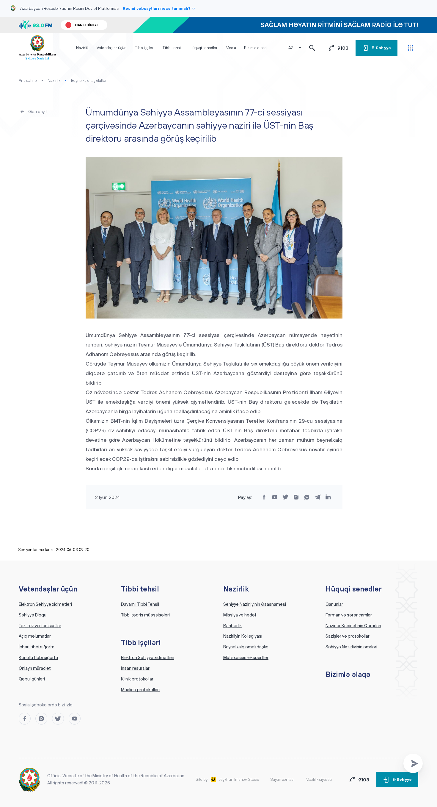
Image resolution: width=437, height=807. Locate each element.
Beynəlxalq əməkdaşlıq (245, 646)
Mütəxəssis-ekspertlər (245, 657)
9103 (342, 48)
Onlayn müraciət (35, 668)
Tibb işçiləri (144, 48)
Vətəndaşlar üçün (112, 48)
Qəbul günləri (32, 679)
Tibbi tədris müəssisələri (145, 615)
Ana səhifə (28, 80)
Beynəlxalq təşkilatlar (89, 80)
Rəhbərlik (232, 625)
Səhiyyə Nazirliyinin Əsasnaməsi (254, 604)
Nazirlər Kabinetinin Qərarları (353, 625)
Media (231, 48)
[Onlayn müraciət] (413, 763)
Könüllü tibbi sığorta (38, 657)
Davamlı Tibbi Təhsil (140, 604)
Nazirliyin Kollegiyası (242, 636)
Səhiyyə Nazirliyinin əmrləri (351, 646)
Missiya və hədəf (240, 615)
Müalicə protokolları (140, 689)
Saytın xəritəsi (282, 779)
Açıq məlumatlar (35, 636)
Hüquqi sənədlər (204, 48)
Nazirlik (82, 48)
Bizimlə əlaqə (255, 48)
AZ (290, 48)
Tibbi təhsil (171, 48)
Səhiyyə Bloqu (32, 615)
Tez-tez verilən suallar (40, 625)
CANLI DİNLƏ (86, 25)
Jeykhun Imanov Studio (239, 779)
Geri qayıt (37, 111)
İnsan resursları (135, 668)
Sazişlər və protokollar (348, 636)
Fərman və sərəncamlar (349, 615)
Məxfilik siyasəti (319, 779)
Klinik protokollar (137, 679)
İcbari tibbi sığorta (36, 646)
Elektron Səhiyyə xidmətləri (45, 604)
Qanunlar (334, 604)
